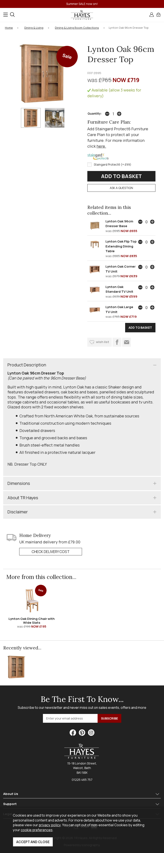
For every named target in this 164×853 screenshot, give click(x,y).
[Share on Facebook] (117, 342)
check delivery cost (51, 551)
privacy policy (50, 824)
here (101, 146)
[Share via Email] (126, 342)
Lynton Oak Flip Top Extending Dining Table (121, 246)
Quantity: (95, 113)
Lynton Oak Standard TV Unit (119, 289)
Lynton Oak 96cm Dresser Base (119, 223)
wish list (102, 342)
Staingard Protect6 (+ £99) (112, 164)
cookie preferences (37, 829)
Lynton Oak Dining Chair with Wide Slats (32, 620)
